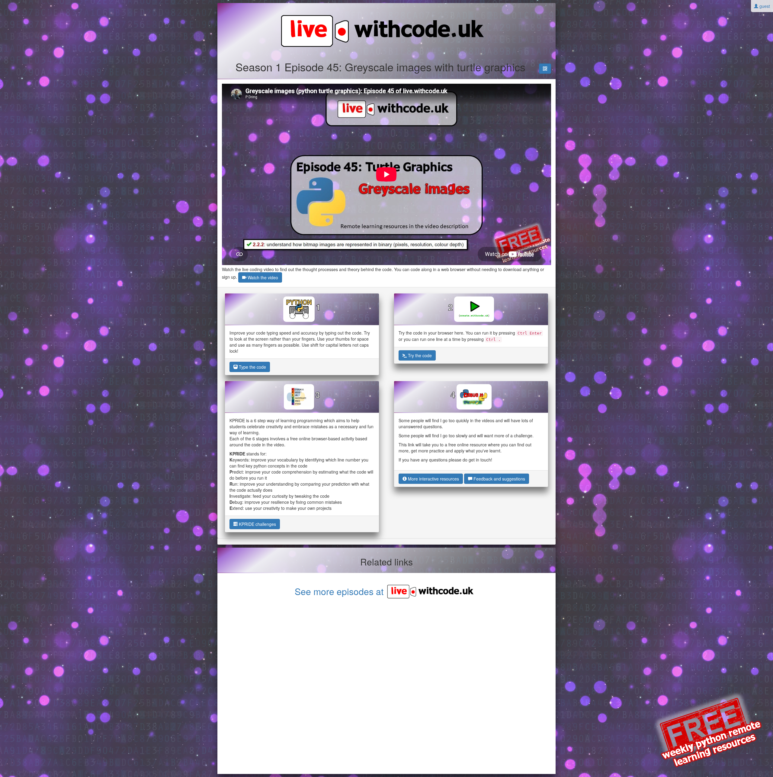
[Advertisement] (386, 687)
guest (764, 6)
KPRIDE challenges (257, 524)
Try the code (419, 355)
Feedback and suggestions (498, 479)
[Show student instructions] (545, 68)
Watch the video (262, 277)
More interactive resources (433, 479)
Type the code (252, 367)
